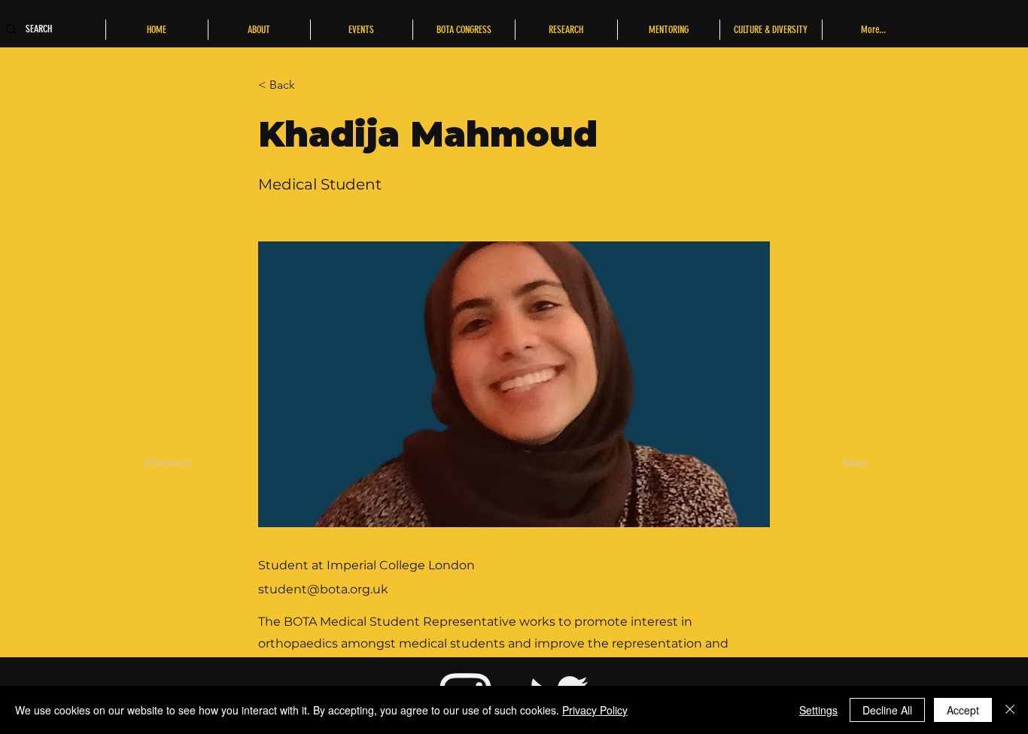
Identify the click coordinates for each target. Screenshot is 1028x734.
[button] (307, 85)
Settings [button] (818, 709)
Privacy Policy (595, 709)
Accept (963, 709)
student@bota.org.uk (323, 589)
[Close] (1010, 710)
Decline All (887, 709)
